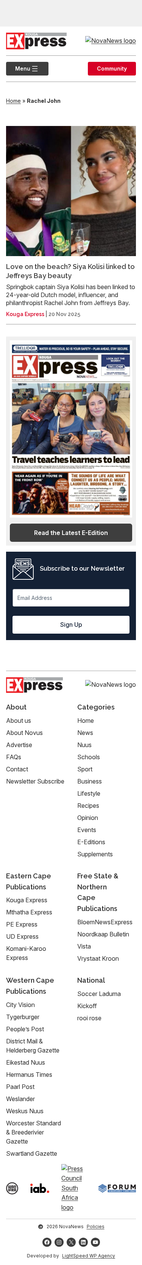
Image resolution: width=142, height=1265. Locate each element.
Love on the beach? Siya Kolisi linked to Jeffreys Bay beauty (70, 271)
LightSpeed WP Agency (88, 1256)
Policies (96, 1226)
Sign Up (71, 624)
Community (112, 68)
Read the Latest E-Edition (71, 533)
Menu (18, 68)
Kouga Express (25, 314)
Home (13, 101)
